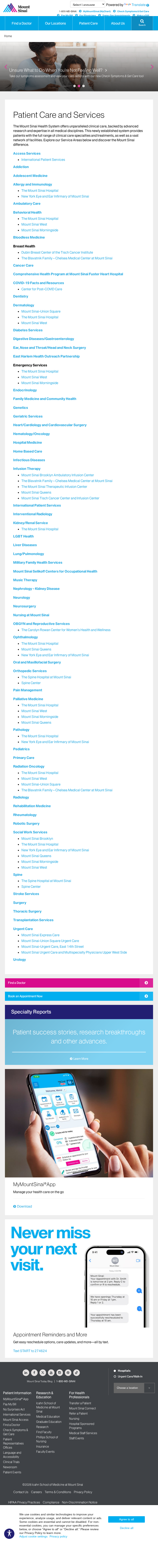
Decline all (126, 1528)
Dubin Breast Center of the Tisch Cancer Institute (57, 252)
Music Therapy (25, 580)
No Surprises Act (14, 1409)
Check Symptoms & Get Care (133, 11)
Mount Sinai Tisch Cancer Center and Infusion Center (60, 498)
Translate (139, 5)
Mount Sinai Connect (82, 1408)
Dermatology (23, 305)
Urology (19, 959)
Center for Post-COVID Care (41, 289)
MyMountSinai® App (15, 1399)
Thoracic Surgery (27, 911)
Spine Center (31, 683)
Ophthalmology (25, 637)
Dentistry (20, 296)
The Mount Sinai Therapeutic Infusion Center (54, 487)
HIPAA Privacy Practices (24, 1502)
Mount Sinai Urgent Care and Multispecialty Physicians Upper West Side (74, 952)
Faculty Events (45, 1452)
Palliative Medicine (28, 699)
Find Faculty (43, 1432)
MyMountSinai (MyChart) (97, 11)
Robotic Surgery (26, 823)
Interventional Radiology (32, 514)
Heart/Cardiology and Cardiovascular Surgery (50, 425)
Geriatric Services (28, 416)
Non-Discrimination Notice (79, 1502)
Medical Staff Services (83, 1433)
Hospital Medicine (27, 442)
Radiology (21, 797)
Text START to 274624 (30, 1351)
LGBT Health (23, 536)
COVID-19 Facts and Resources (38, 283)
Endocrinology (25, 390)
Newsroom (10, 1467)
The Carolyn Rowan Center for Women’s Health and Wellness (65, 630)
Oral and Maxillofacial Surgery (37, 662)
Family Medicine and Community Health (44, 399)
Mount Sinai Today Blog (39, 1381)
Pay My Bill (67, 15)
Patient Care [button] (88, 23)
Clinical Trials (11, 1462)
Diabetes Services (28, 330)
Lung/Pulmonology (28, 554)
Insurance (42, 1446)
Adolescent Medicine (30, 176)
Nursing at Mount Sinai (31, 615)
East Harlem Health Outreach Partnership (46, 356)
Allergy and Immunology (32, 184)
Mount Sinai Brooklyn (37, 838)
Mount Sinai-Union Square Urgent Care (50, 941)
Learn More (80, 1059)
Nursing (74, 1419)
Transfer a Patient (80, 1403)
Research (42, 1427)
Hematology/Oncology (31, 434)
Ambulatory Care (27, 203)
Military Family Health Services (37, 562)
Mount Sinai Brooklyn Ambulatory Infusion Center (57, 475)
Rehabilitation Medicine (32, 806)
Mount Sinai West (34, 224)
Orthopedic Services (30, 671)
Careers (36, 1492)
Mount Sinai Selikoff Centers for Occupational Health (55, 571)
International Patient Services (43, 160)
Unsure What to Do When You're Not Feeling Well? (56, 70)
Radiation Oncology (28, 766)
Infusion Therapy (27, 469)
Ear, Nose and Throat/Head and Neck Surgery (49, 348)
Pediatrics (21, 749)
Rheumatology (25, 815)
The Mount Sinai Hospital (39, 190)
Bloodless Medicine (29, 237)
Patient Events (12, 1472)
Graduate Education (49, 1422)
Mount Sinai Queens (36, 492)
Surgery (19, 903)
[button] (142, 23)
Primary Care (23, 758)
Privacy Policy (83, 1492)
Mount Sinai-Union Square (40, 311)
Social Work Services (30, 832)
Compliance (51, 1502)
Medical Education (48, 1416)
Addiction (21, 167)
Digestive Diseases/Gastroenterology (43, 339)
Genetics (20, 408)
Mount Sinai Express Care (40, 935)
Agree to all (126, 1519)
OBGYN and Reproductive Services (41, 624)
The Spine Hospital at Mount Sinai (46, 677)
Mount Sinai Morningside (39, 230)
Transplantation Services (33, 920)
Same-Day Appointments (116, 15)
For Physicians (87, 15)
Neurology (21, 597)
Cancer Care (23, 265)
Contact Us (20, 1492)
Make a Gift (143, 15)
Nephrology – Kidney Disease (36, 589)
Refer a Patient (78, 1413)
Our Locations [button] (55, 23)
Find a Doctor (17, 983)
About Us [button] (118, 23)
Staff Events (76, 1438)
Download (24, 1206)
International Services (16, 1414)
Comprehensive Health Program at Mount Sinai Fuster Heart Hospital (68, 274)
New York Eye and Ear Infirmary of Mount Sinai (55, 196)
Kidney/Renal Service (30, 523)
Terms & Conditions (58, 1492)
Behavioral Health (27, 212)
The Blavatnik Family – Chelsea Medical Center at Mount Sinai (67, 258)
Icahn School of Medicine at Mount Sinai (48, 1407)
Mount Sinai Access (15, 1420)
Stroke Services (26, 894)
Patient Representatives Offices (13, 1443)
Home (8, 36)
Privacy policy (58, 1536)
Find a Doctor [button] (22, 23)
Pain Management (27, 690)
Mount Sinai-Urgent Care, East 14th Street (52, 946)
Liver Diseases (25, 545)
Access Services (27, 153)
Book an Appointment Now (25, 996)
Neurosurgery (24, 606)
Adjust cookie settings (33, 1536)
